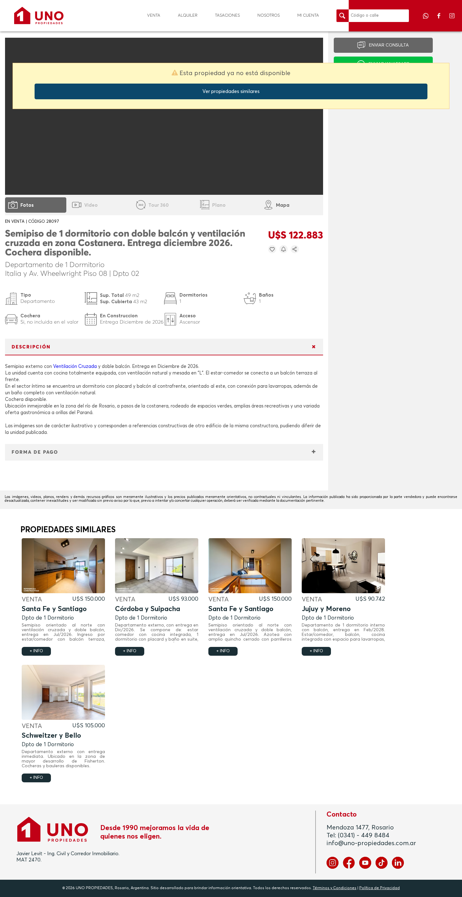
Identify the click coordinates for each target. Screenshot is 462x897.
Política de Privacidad (379, 888)
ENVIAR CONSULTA (389, 45)
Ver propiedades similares (231, 91)
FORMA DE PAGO (35, 452)
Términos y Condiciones (334, 888)
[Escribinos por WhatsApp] (426, 20)
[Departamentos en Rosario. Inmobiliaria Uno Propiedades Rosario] (38, 15)
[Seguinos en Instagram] (452, 20)
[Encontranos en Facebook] (439, 20)
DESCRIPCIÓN (31, 347)
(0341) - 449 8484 (363, 835)
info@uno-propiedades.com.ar (371, 843)
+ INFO (36, 651)
